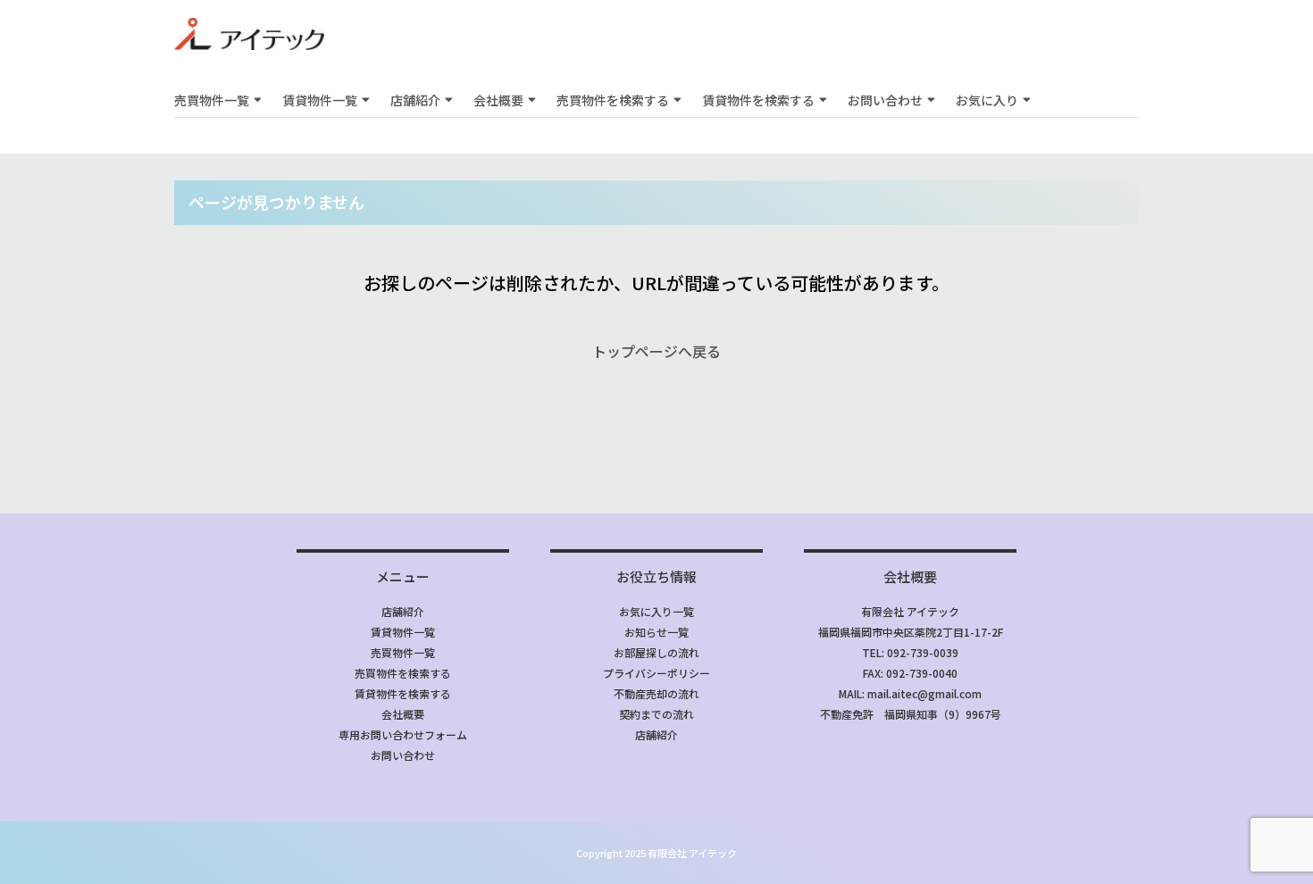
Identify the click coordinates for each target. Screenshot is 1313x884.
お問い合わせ (885, 100)
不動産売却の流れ (656, 693)
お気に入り (987, 100)
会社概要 (498, 100)
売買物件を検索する (612, 100)
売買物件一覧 (211, 100)
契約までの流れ (656, 713)
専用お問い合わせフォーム (403, 734)
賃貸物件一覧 (319, 100)
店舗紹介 (415, 100)
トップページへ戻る (656, 351)
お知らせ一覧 (656, 631)
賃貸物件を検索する (758, 100)
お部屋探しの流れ (656, 652)
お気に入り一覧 (656, 611)
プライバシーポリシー (656, 672)
